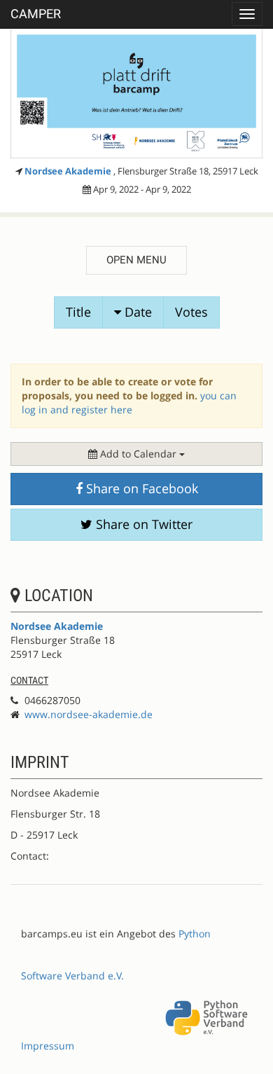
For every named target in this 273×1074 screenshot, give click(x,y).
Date (136, 311)
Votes (191, 311)
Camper (35, 13)
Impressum (47, 1045)
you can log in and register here (129, 402)
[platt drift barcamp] (136, 93)
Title (78, 311)
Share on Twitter (142, 524)
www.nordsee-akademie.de (88, 714)
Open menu (136, 260)
